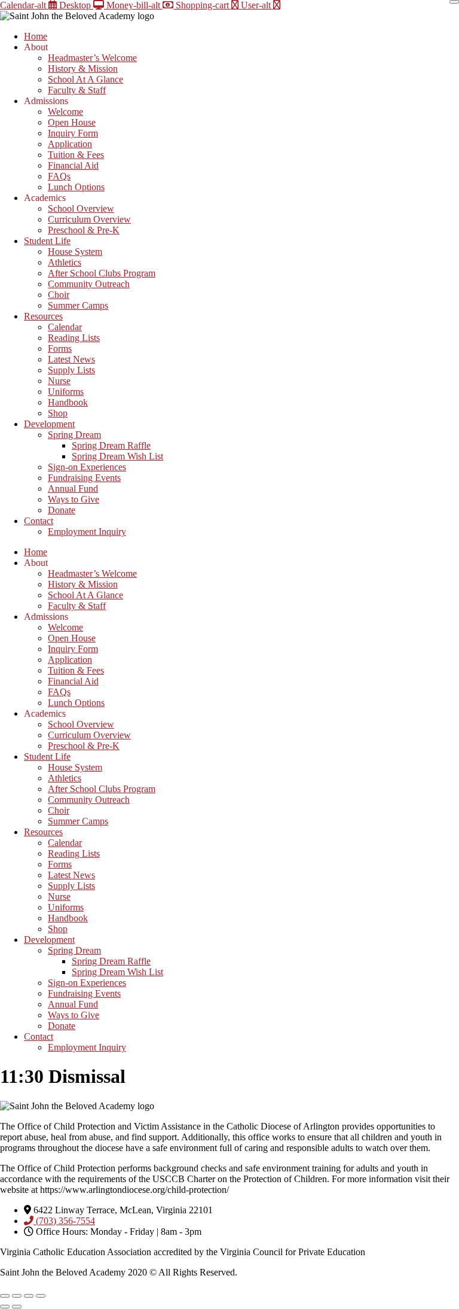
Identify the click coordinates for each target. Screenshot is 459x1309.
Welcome (65, 111)
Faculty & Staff (77, 90)
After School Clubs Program (101, 273)
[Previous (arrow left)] (5, 1306)
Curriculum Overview (89, 219)
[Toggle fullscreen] (17, 1296)
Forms (60, 348)
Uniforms (66, 391)
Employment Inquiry (87, 531)
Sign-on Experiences (87, 467)
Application (70, 144)
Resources (43, 316)
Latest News (71, 359)
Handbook (68, 402)
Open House (72, 122)
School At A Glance (85, 79)
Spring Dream (74, 435)
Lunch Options (76, 187)
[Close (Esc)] (40, 1296)
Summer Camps (78, 305)
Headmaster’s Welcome (92, 58)
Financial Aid (73, 165)
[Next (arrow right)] (17, 1306)
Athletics (64, 262)
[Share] (28, 1296)
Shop (58, 413)
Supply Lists (71, 370)
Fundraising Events (84, 478)
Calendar (65, 327)
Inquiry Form (73, 133)
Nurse (59, 381)
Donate (61, 510)
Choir (58, 295)
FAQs (59, 176)
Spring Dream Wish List (117, 456)
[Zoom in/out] (5, 1296)
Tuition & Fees (76, 155)
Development (49, 424)
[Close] (454, 2)
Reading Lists (74, 338)
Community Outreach (89, 284)
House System (75, 251)
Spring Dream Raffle (111, 445)
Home (35, 36)
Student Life (47, 241)
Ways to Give (73, 499)
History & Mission (83, 68)
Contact (38, 521)
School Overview (81, 208)
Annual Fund (73, 488)
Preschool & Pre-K (84, 230)
